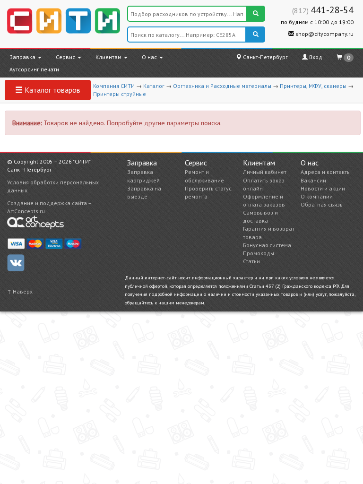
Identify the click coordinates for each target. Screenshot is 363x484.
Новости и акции (323, 188)
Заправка (23, 56)
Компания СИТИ (114, 85)
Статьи (251, 261)
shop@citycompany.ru (324, 33)
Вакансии (313, 180)
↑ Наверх (20, 291)
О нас (150, 56)
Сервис (66, 56)
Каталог (153, 85)
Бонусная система (267, 245)
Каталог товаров (51, 90)
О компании (317, 196)
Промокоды (258, 253)
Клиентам (109, 56)
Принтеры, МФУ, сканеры (313, 85)
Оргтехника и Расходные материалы (222, 85)
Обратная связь (322, 204)
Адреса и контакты (326, 171)
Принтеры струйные (119, 93)
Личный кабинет (264, 171)
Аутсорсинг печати (34, 69)
